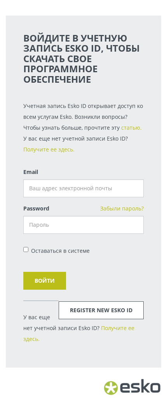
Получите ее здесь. (49, 149)
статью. (131, 127)
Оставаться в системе (60, 250)
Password (36, 208)
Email (30, 172)
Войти (45, 280)
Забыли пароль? (122, 208)
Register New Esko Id (101, 310)
